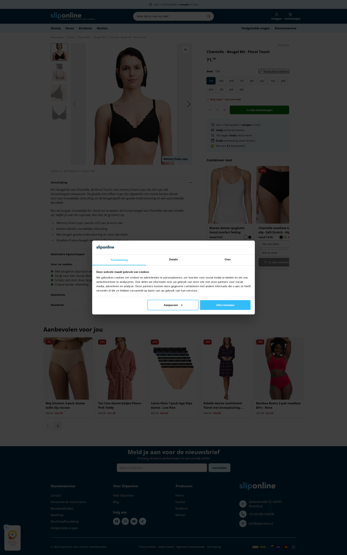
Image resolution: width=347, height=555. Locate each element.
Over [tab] (228, 259)
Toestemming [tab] (119, 259)
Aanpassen (171, 304)
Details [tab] (173, 259)
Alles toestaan (225, 304)
